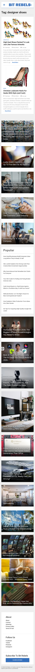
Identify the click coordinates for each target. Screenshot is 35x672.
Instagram (9, 647)
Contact (8, 622)
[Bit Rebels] (19, 6)
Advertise (8, 624)
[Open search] (32, 4)
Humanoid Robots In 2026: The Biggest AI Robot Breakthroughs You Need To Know (17, 332)
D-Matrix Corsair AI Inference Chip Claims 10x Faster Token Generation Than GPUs (16, 450)
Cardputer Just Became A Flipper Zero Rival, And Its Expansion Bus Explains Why (17, 602)
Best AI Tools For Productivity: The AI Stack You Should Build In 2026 (17, 357)
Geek (4, 88)
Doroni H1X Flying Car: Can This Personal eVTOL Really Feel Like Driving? (17, 476)
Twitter (8, 643)
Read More (15, 62)
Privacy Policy (10, 626)
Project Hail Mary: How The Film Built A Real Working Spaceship (16, 554)
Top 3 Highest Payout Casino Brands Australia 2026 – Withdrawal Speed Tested (17, 578)
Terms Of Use (10, 628)
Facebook (9, 640)
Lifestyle (6, 39)
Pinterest (8, 645)
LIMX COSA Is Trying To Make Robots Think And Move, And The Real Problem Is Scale (16, 382)
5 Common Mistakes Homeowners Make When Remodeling (14, 500)
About (7, 620)
